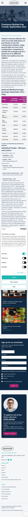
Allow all (14, 277)
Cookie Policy (4, 498)
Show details (20, 272)
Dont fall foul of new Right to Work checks (11, 479)
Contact (3, 474)
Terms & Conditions (5, 494)
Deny (14, 286)
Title (2, 349)
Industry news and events (9, 374)
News (2, 470)
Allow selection (14, 282)
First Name (4, 354)
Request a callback (10, 433)
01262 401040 (9, 419)
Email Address (5, 365)
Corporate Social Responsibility (8, 486)
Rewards (5, 378)
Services (3, 465)
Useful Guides (4, 477)
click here (4, 145)
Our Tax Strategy (5, 489)
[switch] (24, 258)
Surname (3, 360)
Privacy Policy (19, 381)
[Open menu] (26, 3)
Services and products (8, 376)
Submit (13, 385)
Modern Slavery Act (6, 491)
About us (3, 467)
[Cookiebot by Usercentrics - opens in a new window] (20, 229)
